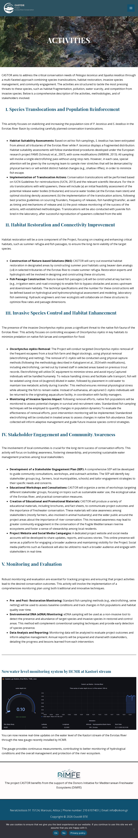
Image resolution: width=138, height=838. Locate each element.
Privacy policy (78, 833)
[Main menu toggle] (131, 8)
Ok (55, 833)
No (64, 833)
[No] (133, 829)
